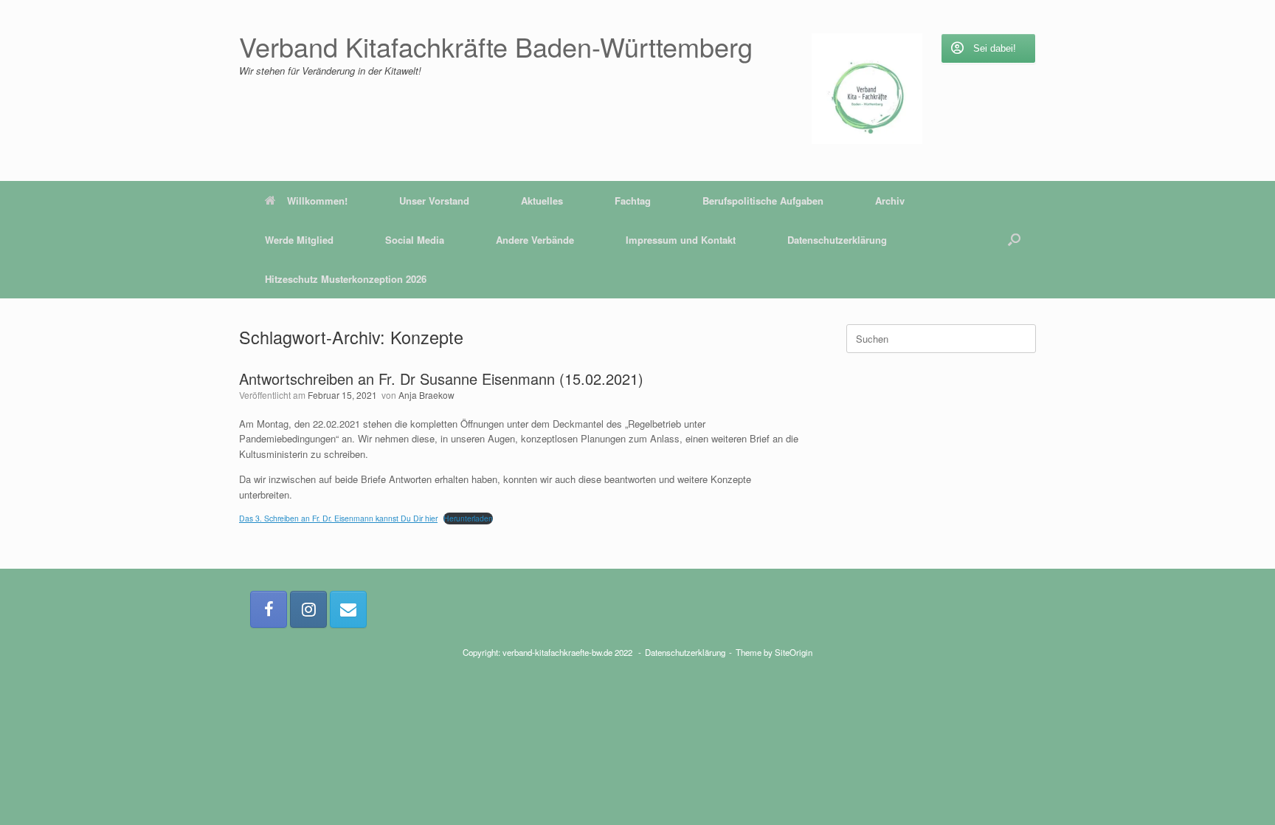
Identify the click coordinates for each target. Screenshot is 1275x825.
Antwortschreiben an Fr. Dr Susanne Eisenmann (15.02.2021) (441, 378)
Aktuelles (542, 201)
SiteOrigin (793, 652)
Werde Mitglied (299, 240)
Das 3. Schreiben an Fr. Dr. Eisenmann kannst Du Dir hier (338, 518)
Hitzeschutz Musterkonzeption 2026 (345, 279)
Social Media (414, 240)
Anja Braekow (426, 394)
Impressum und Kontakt (681, 240)
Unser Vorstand (434, 201)
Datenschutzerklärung (837, 240)
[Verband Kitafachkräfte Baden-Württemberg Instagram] (308, 609)
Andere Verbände (535, 240)
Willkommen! (317, 201)
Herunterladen (468, 518)
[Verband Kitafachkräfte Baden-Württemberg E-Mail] (348, 609)
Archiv (890, 201)
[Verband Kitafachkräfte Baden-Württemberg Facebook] (268, 609)
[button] (1014, 239)
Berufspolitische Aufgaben (762, 201)
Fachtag (633, 201)
